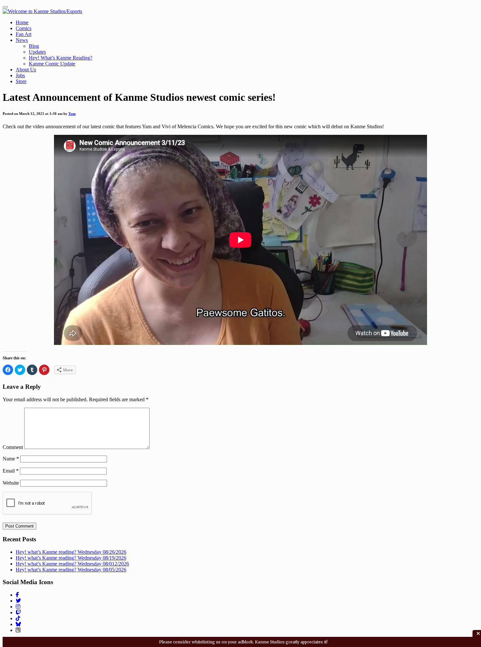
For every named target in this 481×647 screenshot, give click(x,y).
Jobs (20, 75)
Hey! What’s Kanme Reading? (60, 58)
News (22, 40)
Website (11, 483)
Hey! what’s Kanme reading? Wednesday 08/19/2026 (71, 558)
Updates (37, 52)
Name (11, 458)
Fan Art (23, 34)
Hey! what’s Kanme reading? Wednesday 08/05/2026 (71, 569)
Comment (13, 447)
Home (22, 22)
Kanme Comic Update (52, 63)
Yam (72, 114)
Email (11, 471)
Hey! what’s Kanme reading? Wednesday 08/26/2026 (71, 552)
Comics (23, 28)
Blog (34, 46)
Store (21, 81)
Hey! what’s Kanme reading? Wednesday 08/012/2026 (72, 563)
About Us (26, 69)
